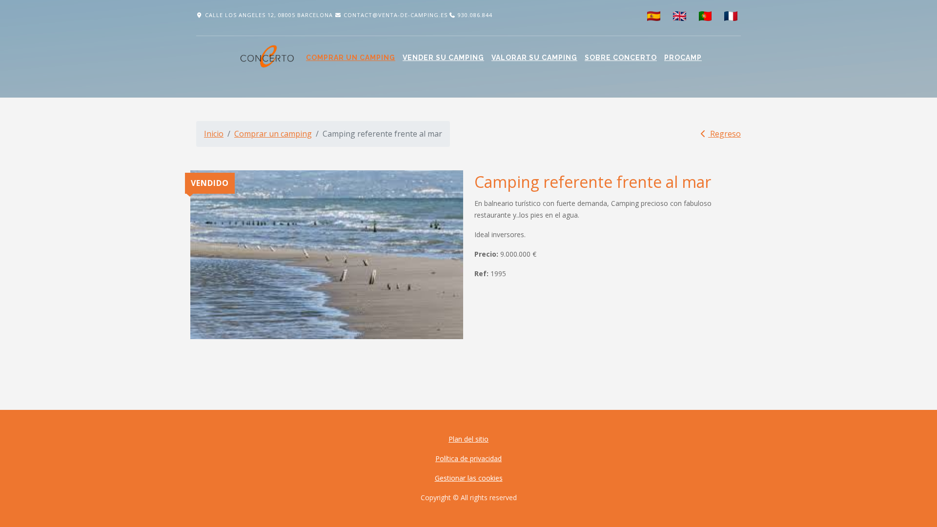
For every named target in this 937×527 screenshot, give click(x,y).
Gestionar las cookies (469, 478)
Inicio (214, 133)
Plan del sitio (468, 439)
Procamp (683, 57)
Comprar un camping (350, 57)
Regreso (724, 133)
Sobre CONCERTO (621, 57)
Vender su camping (443, 57)
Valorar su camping (534, 57)
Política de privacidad (468, 458)
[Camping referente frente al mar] (326, 254)
